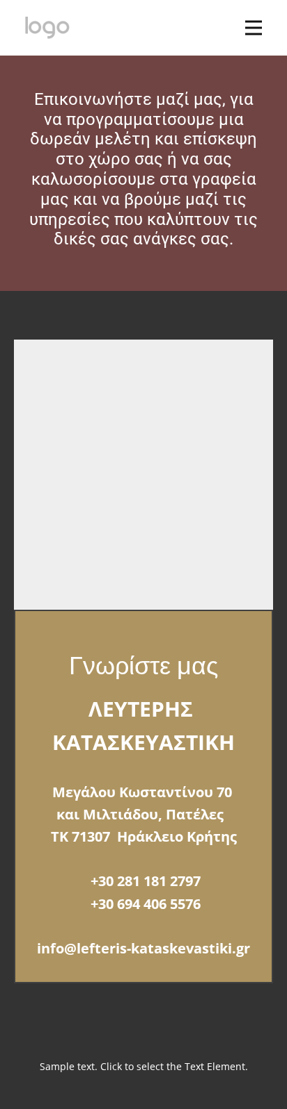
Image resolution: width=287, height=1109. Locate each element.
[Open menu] (253, 28)
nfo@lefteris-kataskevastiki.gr (145, 948)
